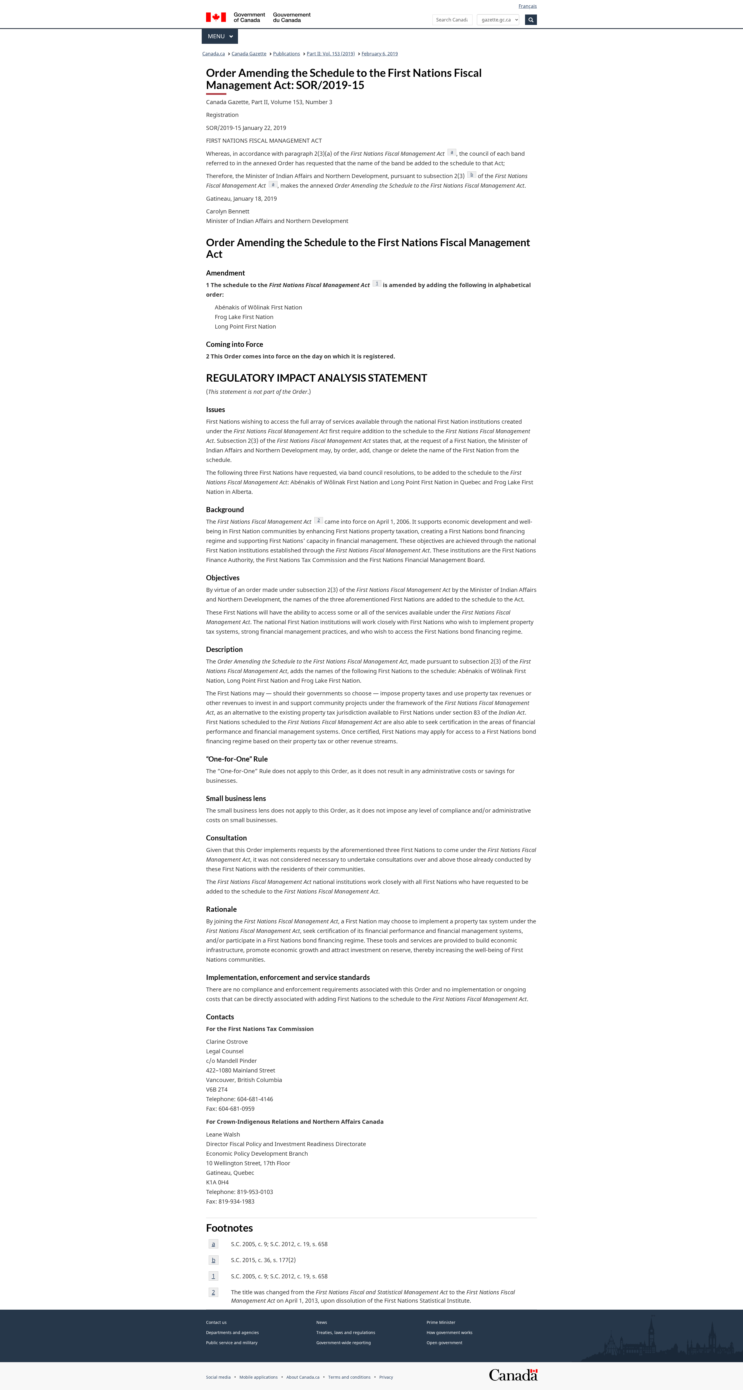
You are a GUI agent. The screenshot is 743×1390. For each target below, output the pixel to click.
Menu (217, 36)
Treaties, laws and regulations (345, 1332)
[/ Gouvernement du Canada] (258, 18)
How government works (450, 1332)
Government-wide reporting (343, 1342)
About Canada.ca (303, 1377)
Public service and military (231, 1342)
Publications (286, 53)
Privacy (386, 1377)
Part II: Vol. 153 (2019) (331, 53)
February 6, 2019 (380, 53)
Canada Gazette (249, 53)
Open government (444, 1342)
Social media (218, 1377)
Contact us (216, 1322)
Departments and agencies (232, 1332)
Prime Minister (441, 1322)
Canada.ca (213, 53)
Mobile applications (258, 1377)
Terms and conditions (349, 1377)
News (321, 1322)
